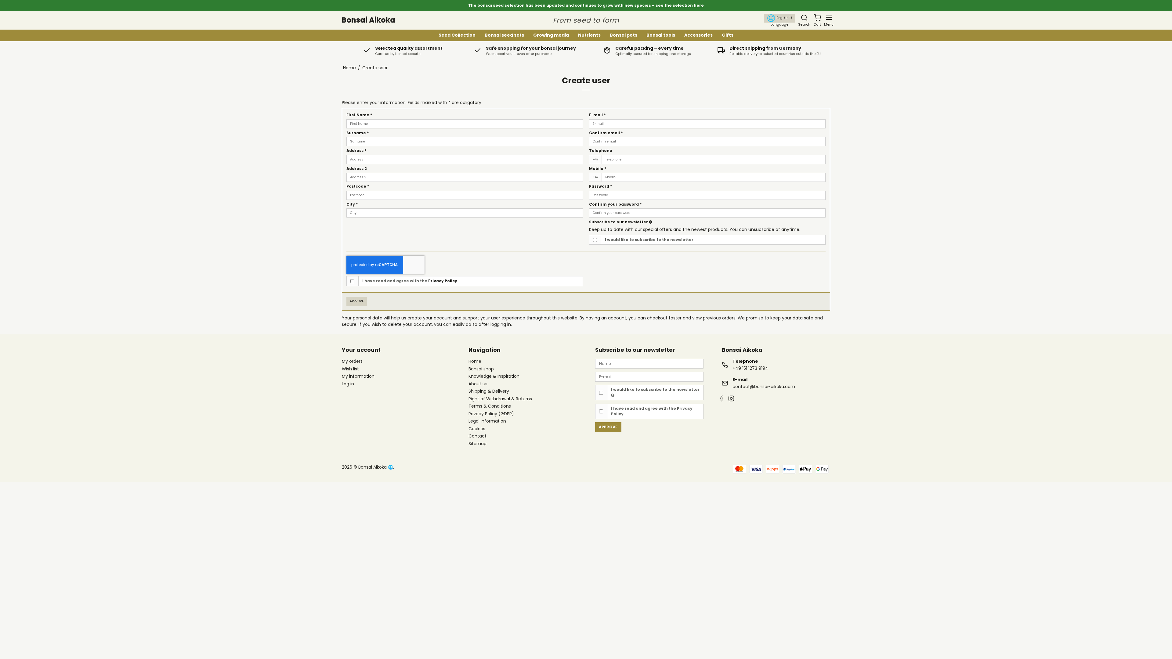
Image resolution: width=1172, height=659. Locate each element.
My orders (352, 361)
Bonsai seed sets (504, 35)
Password (600, 186)
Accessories (698, 35)
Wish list (350, 369)
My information (358, 376)
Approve (357, 301)
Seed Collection (457, 35)
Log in (348, 384)
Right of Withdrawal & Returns (500, 399)
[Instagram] (731, 399)
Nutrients (589, 35)
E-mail (597, 115)
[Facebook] (721, 399)
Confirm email (606, 133)
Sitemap (477, 444)
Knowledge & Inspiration (493, 376)
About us (477, 384)
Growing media (551, 35)
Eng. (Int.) (784, 18)
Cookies (476, 429)
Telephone (600, 150)
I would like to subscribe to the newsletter (649, 239)
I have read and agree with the (409, 280)
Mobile (597, 168)
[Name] (649, 363)
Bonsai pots (623, 35)
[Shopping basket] (817, 17)
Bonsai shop (481, 369)
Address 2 (356, 168)
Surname (357, 133)
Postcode (357, 186)
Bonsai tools (660, 35)
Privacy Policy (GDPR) (491, 414)
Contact (477, 436)
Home (474, 361)
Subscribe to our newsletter (619, 222)
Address (356, 150)
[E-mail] (649, 376)
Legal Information (487, 421)
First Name (359, 115)
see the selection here (680, 5)
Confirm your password (615, 204)
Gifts (727, 35)
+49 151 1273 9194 (750, 368)
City (352, 204)
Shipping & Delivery (488, 391)
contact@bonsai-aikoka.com (764, 387)
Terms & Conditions (489, 406)
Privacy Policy (442, 280)
